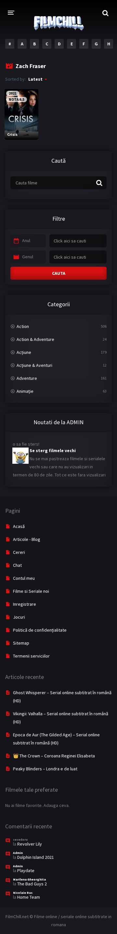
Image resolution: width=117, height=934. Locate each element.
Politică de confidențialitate (40, 630)
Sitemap (21, 643)
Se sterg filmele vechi (53, 448)
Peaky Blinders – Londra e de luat (45, 769)
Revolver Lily (29, 844)
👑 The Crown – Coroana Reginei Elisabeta (54, 756)
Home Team (28, 897)
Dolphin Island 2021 (35, 857)
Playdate (25, 870)
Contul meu (24, 578)
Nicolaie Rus (22, 893)
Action (23, 326)
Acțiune (24, 352)
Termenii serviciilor (31, 656)
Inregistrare (24, 604)
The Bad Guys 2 (32, 884)
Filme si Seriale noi (31, 591)
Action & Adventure (35, 339)
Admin (18, 853)
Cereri (19, 552)
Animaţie (25, 391)
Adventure (27, 378)
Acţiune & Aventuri (34, 365)
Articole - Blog (26, 539)
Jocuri (19, 617)
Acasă (19, 526)
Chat (17, 565)
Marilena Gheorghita (29, 879)
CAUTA (58, 273)
